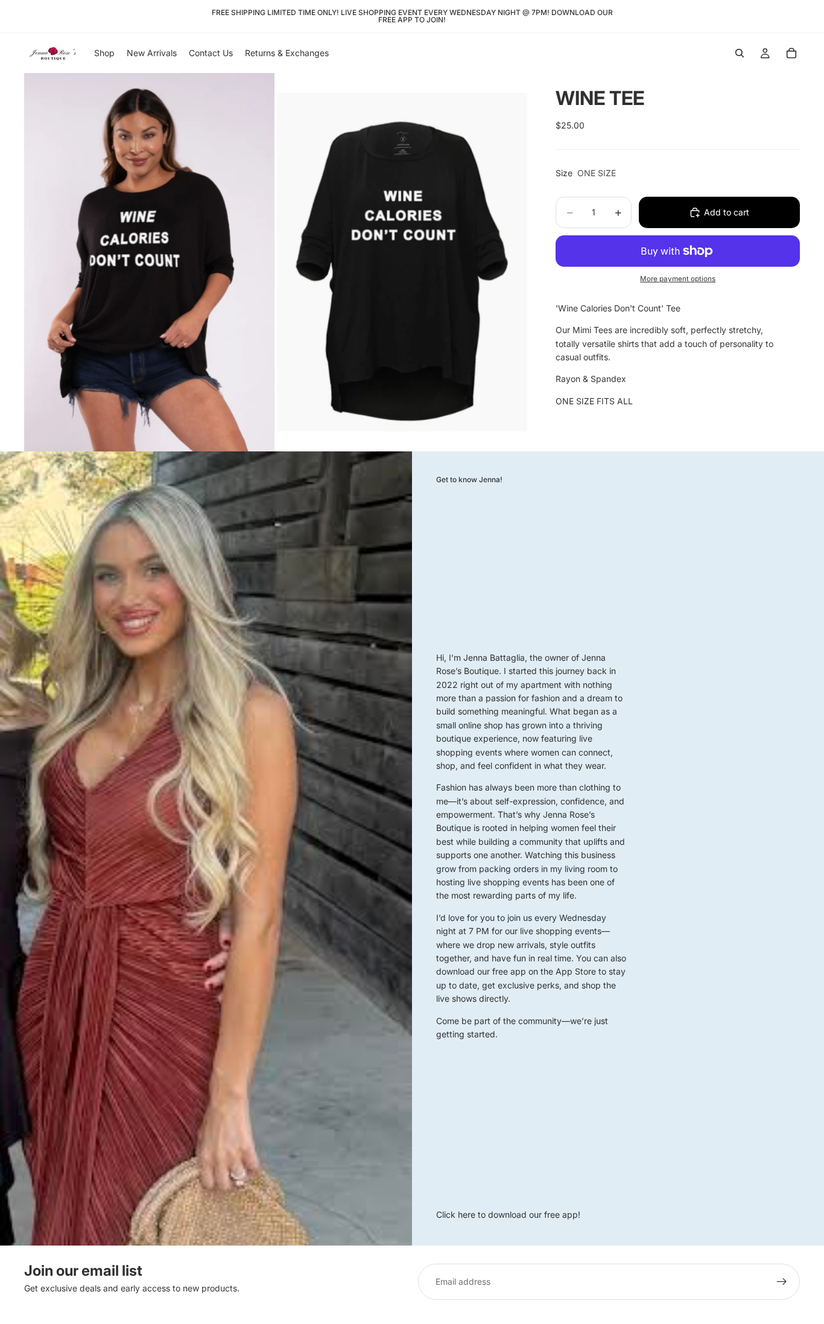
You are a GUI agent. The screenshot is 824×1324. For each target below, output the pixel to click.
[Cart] (791, 53)
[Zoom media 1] (149, 262)
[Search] (739, 53)
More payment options (677, 279)
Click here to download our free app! (508, 1214)
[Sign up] (781, 1281)
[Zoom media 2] (402, 262)
